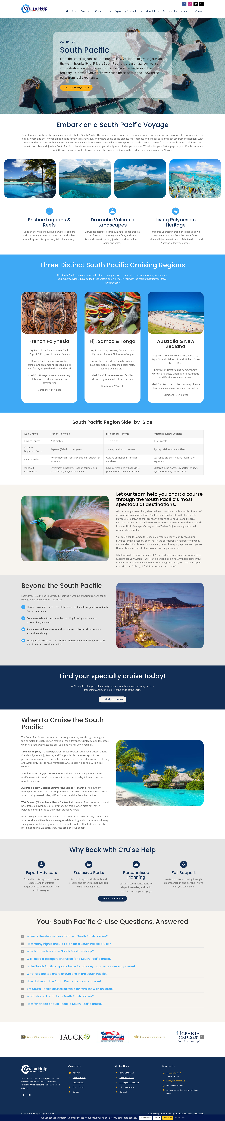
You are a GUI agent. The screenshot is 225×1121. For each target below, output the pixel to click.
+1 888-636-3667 (173, 1073)
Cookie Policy (167, 1113)
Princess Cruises (127, 1087)
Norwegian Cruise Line (129, 1082)
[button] (112, 936)
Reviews (76, 1073)
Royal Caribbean (127, 1073)
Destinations (78, 1082)
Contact (76, 1092)
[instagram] (190, 4)
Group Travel (78, 1087)
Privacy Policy (153, 1113)
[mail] (195, 4)
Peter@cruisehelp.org (175, 1080)
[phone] (201, 4)
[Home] (65, 11)
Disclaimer (199, 1113)
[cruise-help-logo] (34, 5)
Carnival (123, 1092)
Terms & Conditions (183, 1113)
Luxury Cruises (79, 1077)
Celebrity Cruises (127, 1077)
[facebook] (184, 4)
